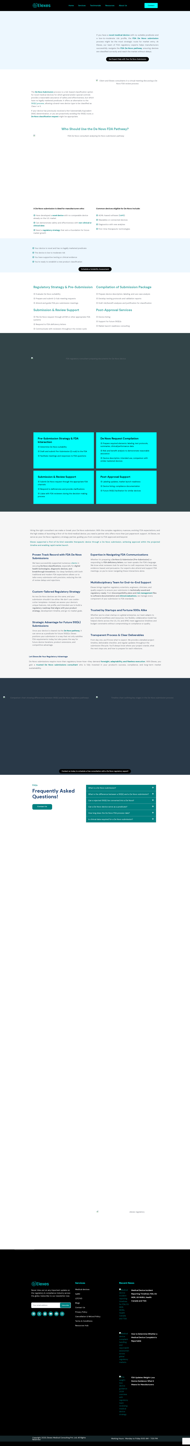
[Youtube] (50, 1314)
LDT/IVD (78, 1298)
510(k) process (37, 103)
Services (82, 5)
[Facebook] (56, 1314)
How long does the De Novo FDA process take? (109, 813)
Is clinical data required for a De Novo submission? (110, 819)
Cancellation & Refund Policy (87, 1316)
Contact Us (42, 806)
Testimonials (95, 5)
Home (71, 5)
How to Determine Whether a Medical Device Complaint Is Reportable (144, 1337)
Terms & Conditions (83, 1321)
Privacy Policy (81, 1312)
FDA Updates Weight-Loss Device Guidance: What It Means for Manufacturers (143, 1381)
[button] (121, 788)
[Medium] (45, 1314)
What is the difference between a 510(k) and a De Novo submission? (118, 794)
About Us (123, 5)
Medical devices (82, 1289)
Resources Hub (82, 1325)
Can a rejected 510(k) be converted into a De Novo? (111, 800)
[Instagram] (62, 1314)
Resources (109, 5)
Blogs (77, 1303)
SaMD (77, 1294)
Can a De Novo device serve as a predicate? (107, 807)
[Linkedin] (33, 1314)
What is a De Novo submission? (102, 788)
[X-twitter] (39, 1314)
